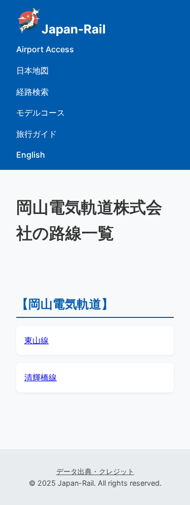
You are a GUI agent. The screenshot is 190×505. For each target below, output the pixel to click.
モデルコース (40, 112)
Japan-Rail (74, 29)
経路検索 (32, 92)
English (30, 155)
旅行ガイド (36, 134)
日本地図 (32, 70)
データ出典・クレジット (95, 471)
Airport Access (45, 49)
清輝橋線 (40, 377)
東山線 (36, 340)
